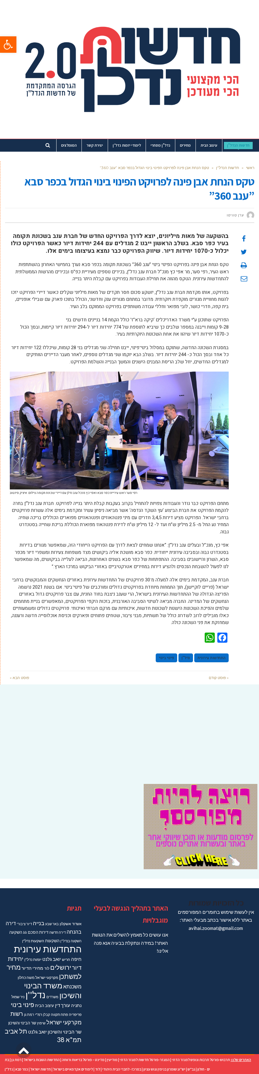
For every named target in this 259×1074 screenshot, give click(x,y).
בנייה (38, 923)
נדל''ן (186, 658)
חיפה (76, 959)
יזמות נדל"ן (32, 959)
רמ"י (38, 1014)
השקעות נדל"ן (33, 941)
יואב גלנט (51, 959)
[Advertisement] (129, 730)
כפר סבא (21, 1069)
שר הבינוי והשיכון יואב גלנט (54, 1032)
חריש (66, 959)
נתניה (76, 1005)
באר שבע (52, 924)
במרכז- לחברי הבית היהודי (121, 1069)
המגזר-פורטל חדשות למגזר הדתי (145, 1059)
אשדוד (76, 924)
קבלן (46, 1014)
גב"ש (191, 1069)
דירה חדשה (57, 932)
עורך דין (62, 1005)
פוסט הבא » (19, 677)
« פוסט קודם (219, 677)
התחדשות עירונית (211, 658)
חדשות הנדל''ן (227, 167)
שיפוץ (41, 1023)
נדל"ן (9, 1069)
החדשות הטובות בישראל (42, 1059)
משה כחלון (26, 977)
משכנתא (72, 986)
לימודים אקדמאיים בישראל (73, 1069)
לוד (46, 968)
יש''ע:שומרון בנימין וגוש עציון (164, 1069)
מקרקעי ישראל (46, 977)
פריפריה (75, 1014)
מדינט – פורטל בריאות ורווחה (83, 1059)
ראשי (250, 167)
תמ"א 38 (69, 1039)
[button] (8, 44)
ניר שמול (18, 997)
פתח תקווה (59, 1014)
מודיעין (112, 1059)
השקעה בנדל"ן (70, 941)
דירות (43, 932)
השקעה (15, 932)
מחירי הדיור (32, 968)
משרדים (52, 997)
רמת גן (29, 1014)
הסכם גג (30, 932)
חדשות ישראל (40, 1069)
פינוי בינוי (166, 658)
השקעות (52, 940)
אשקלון (65, 924)
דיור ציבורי (24, 924)
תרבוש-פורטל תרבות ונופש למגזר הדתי (201, 1059)
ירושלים (60, 967)
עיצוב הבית (44, 1005)
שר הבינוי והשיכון (22, 1022)
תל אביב (16, 1031)
